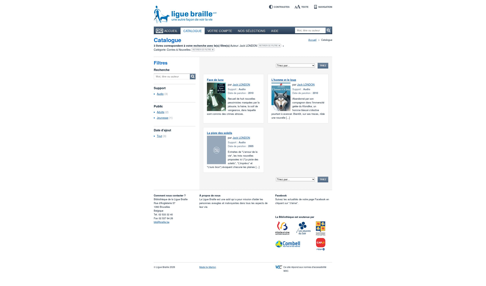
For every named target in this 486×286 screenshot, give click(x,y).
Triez (323, 65)
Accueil (171, 30)
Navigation (325, 7)
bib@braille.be (161, 222)
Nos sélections (251, 30)
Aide (274, 30)
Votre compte (219, 30)
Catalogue (192, 30)
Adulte (160, 112)
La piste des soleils (219, 133)
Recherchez (328, 30)
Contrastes (282, 7)
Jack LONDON (241, 84)
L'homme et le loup (283, 80)
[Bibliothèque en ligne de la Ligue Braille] (185, 14)
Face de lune (215, 80)
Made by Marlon (207, 267)
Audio (160, 94)
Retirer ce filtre (268, 45)
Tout (159, 136)
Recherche (162, 70)
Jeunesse (162, 118)
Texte (304, 7)
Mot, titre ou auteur (193, 76)
